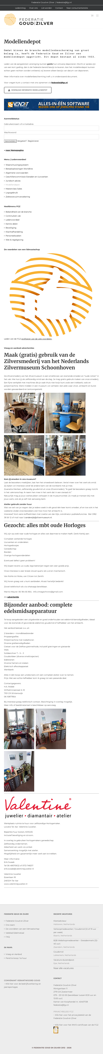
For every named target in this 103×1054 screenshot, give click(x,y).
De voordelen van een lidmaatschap (22, 929)
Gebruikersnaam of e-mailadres (19, 124)
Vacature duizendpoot (64, 960)
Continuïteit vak (13, 216)
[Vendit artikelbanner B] (51, 100)
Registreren (33, 141)
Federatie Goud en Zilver (17, 921)
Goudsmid (58, 952)
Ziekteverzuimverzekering (18, 196)
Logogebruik (12, 192)
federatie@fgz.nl (64, 2)
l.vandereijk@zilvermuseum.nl (38, 517)
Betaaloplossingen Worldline (19, 169)
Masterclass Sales (14, 189)
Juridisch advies (13, 181)
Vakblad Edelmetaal (15, 933)
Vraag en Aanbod (14, 954)
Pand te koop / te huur (16, 958)
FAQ (8, 937)
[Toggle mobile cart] (92, 15)
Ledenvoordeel (12, 220)
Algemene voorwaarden (17, 173)
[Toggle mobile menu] (97, 15)
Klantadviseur (60, 921)
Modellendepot (13, 184)
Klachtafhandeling (14, 232)
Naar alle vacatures (64, 968)
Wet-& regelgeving (14, 240)
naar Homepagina (15, 150)
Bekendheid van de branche (19, 212)
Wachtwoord (10, 132)
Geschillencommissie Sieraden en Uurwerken (27, 177)
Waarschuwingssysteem (17, 165)
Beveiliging (11, 228)
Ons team (10, 925)
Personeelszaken (13, 236)
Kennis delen (12, 224)
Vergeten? (22, 141)
